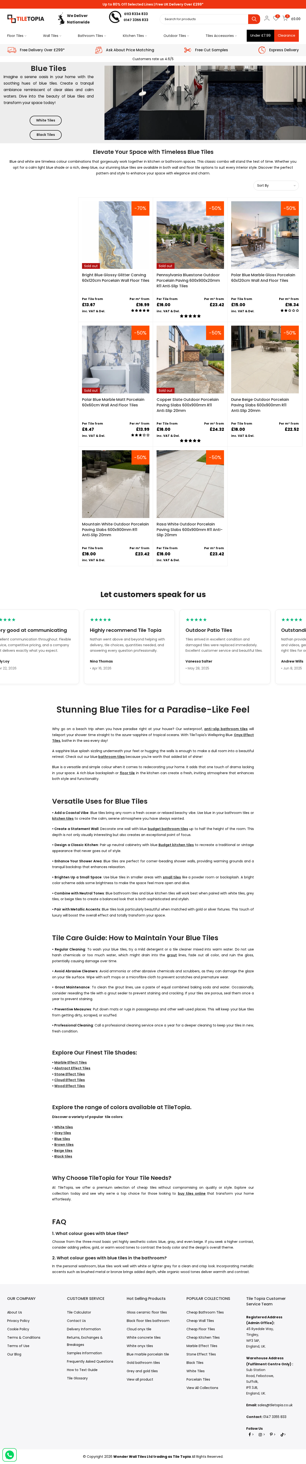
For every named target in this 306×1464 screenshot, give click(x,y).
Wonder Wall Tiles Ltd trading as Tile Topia (152, 1456)
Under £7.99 (260, 35)
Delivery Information (84, 1329)
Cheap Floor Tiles (200, 1329)
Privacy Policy (18, 1320)
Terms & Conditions (23, 1337)
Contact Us (76, 1320)
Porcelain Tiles (198, 1379)
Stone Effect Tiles (201, 1354)
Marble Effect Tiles (201, 1345)
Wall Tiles (50, 35)
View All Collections (202, 1387)
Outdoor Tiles (175, 35)
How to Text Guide (82, 1369)
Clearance (286, 35)
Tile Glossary (77, 1378)
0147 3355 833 (136, 19)
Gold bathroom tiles (143, 1362)
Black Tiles (46, 134)
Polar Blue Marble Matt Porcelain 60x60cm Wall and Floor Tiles (113, 402)
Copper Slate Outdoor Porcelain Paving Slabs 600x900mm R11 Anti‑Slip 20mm (188, 405)
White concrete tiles (144, 1337)
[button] (139, 311)
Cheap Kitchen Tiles (203, 1337)
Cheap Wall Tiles (200, 1320)
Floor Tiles (15, 35)
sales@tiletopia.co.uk (275, 1405)
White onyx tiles (140, 1345)
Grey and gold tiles (142, 1371)
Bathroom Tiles (90, 35)
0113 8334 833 (136, 14)
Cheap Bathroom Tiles (205, 1312)
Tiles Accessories (220, 35)
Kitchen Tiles (133, 35)
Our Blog (14, 1354)
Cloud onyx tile (139, 1329)
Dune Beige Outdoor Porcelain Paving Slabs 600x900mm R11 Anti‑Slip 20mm (260, 405)
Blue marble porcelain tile (148, 1354)
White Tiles (45, 120)
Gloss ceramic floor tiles (147, 1312)
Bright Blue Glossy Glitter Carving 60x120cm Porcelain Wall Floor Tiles (115, 277)
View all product (140, 1379)
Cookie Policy (18, 1329)
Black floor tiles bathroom (148, 1320)
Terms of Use (18, 1345)
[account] (266, 19)
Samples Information (84, 1353)
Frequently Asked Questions (90, 1361)
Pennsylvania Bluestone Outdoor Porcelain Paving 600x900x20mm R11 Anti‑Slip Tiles (188, 280)
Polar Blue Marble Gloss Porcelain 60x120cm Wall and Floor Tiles (263, 277)
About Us (14, 1312)
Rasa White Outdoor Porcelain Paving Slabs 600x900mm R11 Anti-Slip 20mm (190, 529)
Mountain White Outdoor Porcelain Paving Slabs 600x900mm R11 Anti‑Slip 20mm (115, 529)
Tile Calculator (79, 1312)
